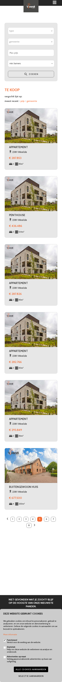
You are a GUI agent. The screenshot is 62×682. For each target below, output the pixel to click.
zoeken (33, 74)
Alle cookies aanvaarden (31, 669)
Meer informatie (10, 634)
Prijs (23, 101)
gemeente (32, 101)
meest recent (11, 101)
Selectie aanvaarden (31, 676)
